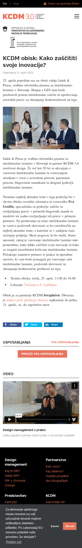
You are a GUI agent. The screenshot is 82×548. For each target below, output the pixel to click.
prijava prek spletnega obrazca (27, 299)
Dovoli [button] (70, 526)
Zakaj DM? (12, 476)
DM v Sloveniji (15, 481)
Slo (5, 3)
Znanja (10, 485)
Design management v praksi (24, 430)
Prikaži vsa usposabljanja (43, 354)
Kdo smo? (53, 466)
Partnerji (11, 502)
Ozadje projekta (57, 476)
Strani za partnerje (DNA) (63, 3)
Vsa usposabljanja (65, 342)
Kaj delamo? (55, 471)
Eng (16, 3)
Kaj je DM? (12, 471)
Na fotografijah (57, 481)
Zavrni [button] (55, 526)
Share (13, 324)
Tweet (33, 324)
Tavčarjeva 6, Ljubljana (40, 284)
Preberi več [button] (14, 542)
